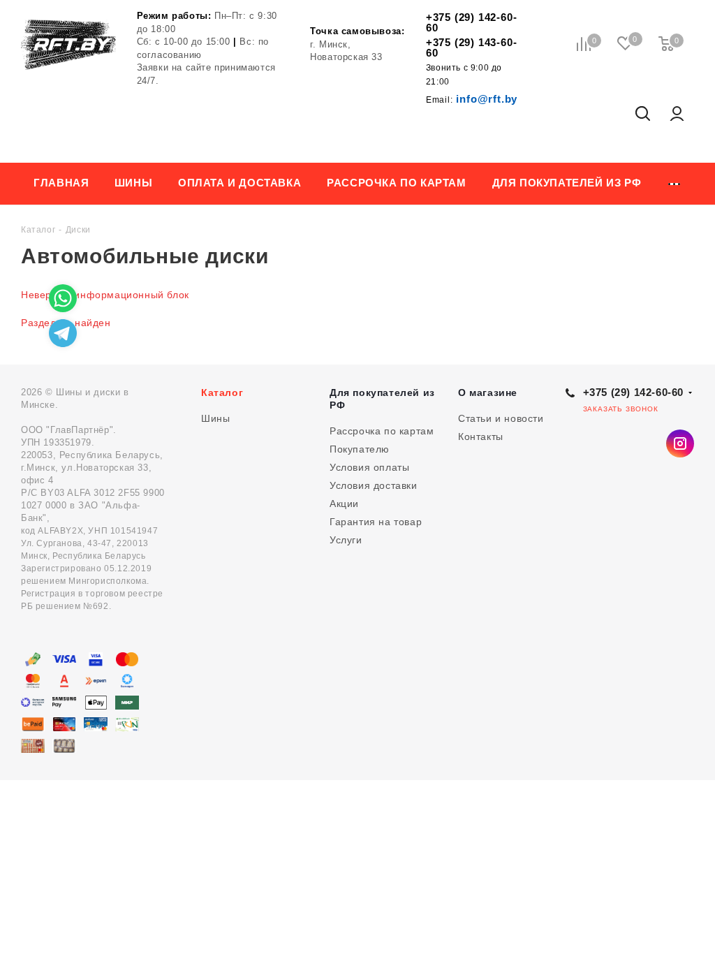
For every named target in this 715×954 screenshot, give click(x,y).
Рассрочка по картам (382, 430)
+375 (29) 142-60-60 (471, 22)
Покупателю (360, 449)
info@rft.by (471, 99)
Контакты (480, 436)
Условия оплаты (369, 467)
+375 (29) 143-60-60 (471, 47)
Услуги (346, 539)
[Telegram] (63, 333)
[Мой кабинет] (677, 114)
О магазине (487, 392)
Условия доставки (374, 485)
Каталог (222, 392)
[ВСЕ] (674, 183)
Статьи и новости (501, 418)
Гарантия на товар (376, 521)
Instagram (680, 443)
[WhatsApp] (63, 298)
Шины (215, 418)
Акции (344, 503)
